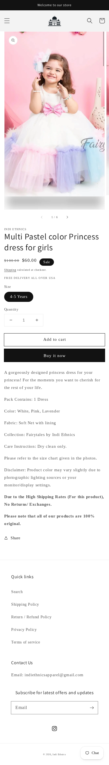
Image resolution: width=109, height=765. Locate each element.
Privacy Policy (24, 630)
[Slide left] (42, 217)
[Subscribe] (92, 707)
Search (17, 592)
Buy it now (55, 355)
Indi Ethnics (59, 754)
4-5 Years (18, 297)
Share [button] (15, 538)
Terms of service (25, 642)
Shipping (10, 269)
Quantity (11, 309)
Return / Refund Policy (31, 617)
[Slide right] (67, 217)
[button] (7, 21)
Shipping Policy (25, 604)
